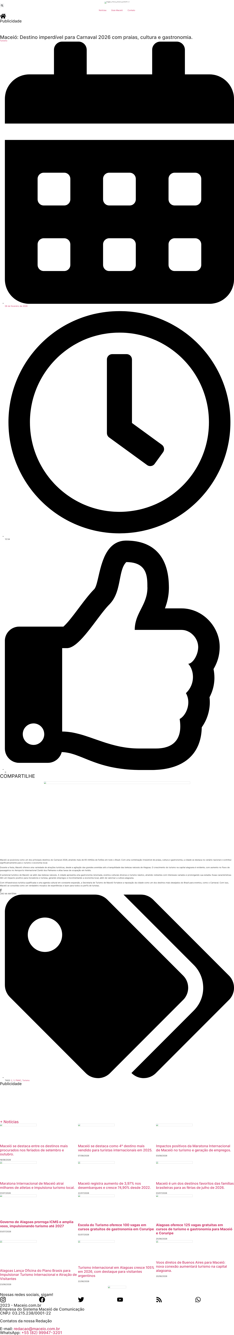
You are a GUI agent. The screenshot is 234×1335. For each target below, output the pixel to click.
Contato (131, 10)
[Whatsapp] (198, 1300)
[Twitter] (81, 1300)
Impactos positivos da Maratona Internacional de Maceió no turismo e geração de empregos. (193, 1148)
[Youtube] (120, 1300)
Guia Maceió (117, 10)
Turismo (3, 40)
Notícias (102, 10)
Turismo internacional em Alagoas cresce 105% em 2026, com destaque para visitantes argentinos (116, 1271)
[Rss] (159, 1300)
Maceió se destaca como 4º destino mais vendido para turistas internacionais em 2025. (115, 1148)
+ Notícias (9, 1121)
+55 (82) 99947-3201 (41, 1332)
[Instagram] (3, 1300)
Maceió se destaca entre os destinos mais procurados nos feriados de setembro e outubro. (34, 1150)
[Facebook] (42, 1300)
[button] (2, 5)
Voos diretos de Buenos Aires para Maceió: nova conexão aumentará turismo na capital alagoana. (191, 1266)
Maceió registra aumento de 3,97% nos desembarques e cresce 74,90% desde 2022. (114, 1185)
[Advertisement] (49, 28)
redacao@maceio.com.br (37, 1328)
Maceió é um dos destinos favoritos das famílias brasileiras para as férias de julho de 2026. (195, 1185)
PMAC (18, 1080)
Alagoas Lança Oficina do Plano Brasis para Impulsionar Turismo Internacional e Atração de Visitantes (38, 1274)
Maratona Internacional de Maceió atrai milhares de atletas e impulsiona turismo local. (37, 1185)
